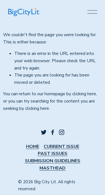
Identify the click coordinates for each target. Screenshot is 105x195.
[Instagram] (61, 132)
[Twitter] (43, 132)
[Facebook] (52, 132)
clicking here (84, 94)
